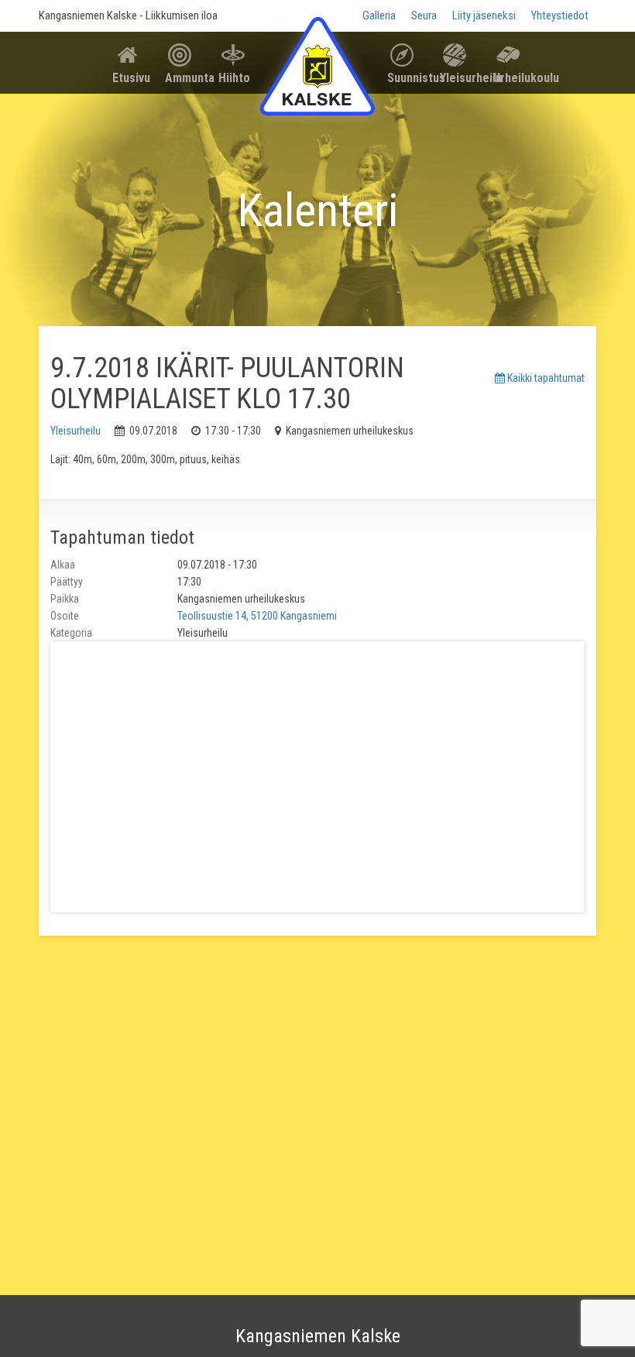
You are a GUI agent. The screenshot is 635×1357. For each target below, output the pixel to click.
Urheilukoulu (513, 77)
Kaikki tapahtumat (545, 378)
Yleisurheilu (460, 77)
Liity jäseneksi (484, 15)
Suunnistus (407, 77)
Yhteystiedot (560, 15)
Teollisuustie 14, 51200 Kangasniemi (257, 616)
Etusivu (131, 77)
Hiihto (234, 77)
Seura (424, 15)
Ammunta (185, 77)
